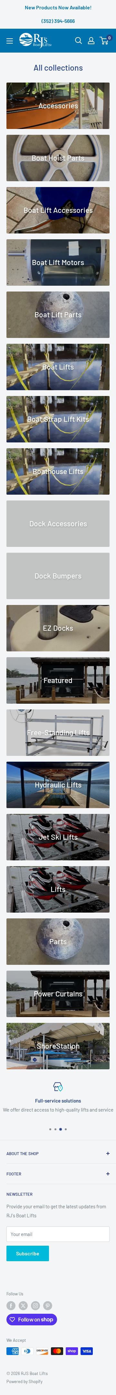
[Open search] (78, 40)
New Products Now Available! (58, 7)
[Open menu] (9, 41)
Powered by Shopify (24, 1381)
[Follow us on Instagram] (35, 1305)
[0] (104, 41)
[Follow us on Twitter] (23, 1305)
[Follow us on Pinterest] (47, 1305)
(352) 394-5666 (58, 21)
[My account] (91, 40)
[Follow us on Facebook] (10, 1305)
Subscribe (27, 1253)
